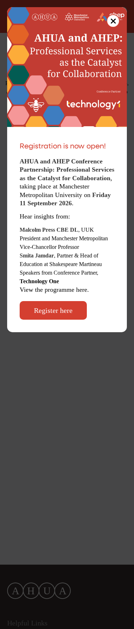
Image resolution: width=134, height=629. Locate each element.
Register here (53, 310)
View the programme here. (55, 289)
